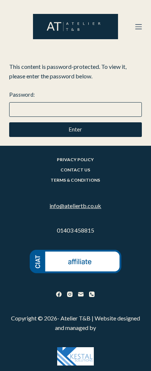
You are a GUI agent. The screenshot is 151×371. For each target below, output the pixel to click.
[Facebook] (59, 294)
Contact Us (75, 169)
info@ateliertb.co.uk (75, 205)
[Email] (81, 294)
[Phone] (92, 294)
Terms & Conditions (75, 180)
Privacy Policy (75, 159)
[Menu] (138, 26)
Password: (22, 94)
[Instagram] (70, 294)
